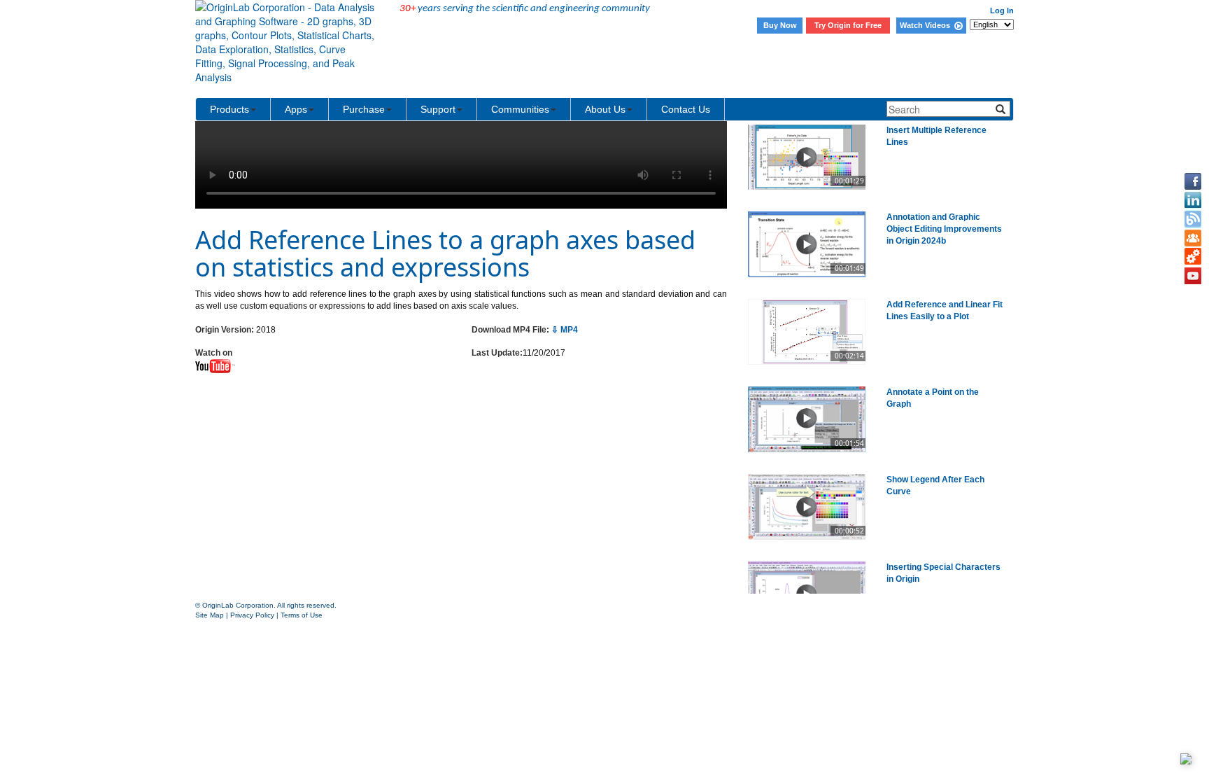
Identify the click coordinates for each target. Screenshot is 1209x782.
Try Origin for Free (848, 25)
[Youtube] (1193, 276)
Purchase (364, 109)
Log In (1002, 10)
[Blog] (1193, 219)
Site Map (209, 615)
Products (229, 109)
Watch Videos (927, 25)
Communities (520, 109)
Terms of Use (302, 615)
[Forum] (1193, 238)
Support (437, 109)
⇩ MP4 (564, 330)
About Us (605, 109)
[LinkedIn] (1193, 200)
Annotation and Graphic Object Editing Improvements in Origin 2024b (944, 229)
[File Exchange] (1193, 257)
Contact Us (685, 109)
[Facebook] (1193, 181)
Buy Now (780, 25)
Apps (296, 109)
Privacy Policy (252, 615)
